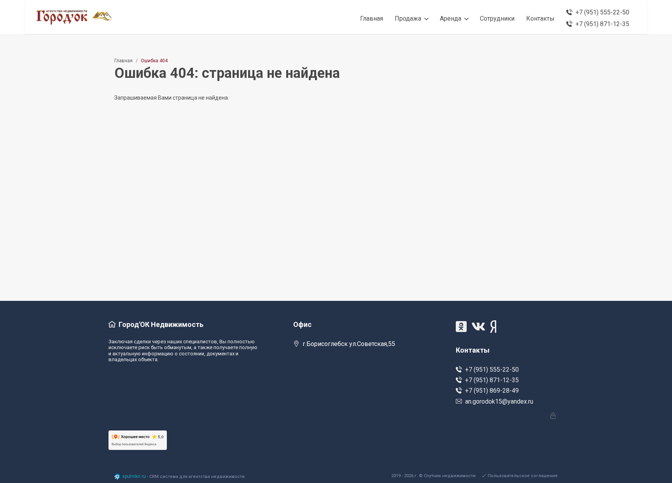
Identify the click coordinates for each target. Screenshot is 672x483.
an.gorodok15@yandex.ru (499, 401)
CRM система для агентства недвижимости (197, 476)
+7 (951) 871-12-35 (492, 380)
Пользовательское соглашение (523, 475)
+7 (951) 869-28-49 (492, 390)
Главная (123, 60)
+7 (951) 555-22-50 (492, 369)
